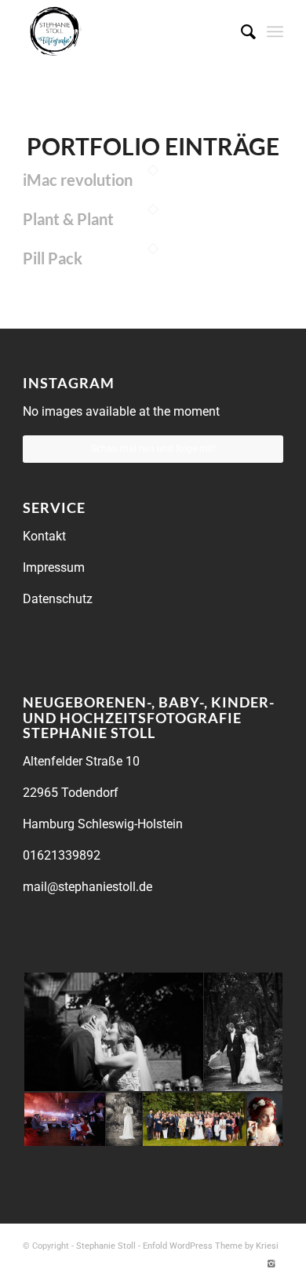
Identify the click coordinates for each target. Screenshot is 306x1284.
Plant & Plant (68, 218)
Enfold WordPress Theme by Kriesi (211, 1246)
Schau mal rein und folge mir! (153, 448)
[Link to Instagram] (271, 1264)
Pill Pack (52, 258)
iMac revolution (78, 179)
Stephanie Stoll (106, 1246)
